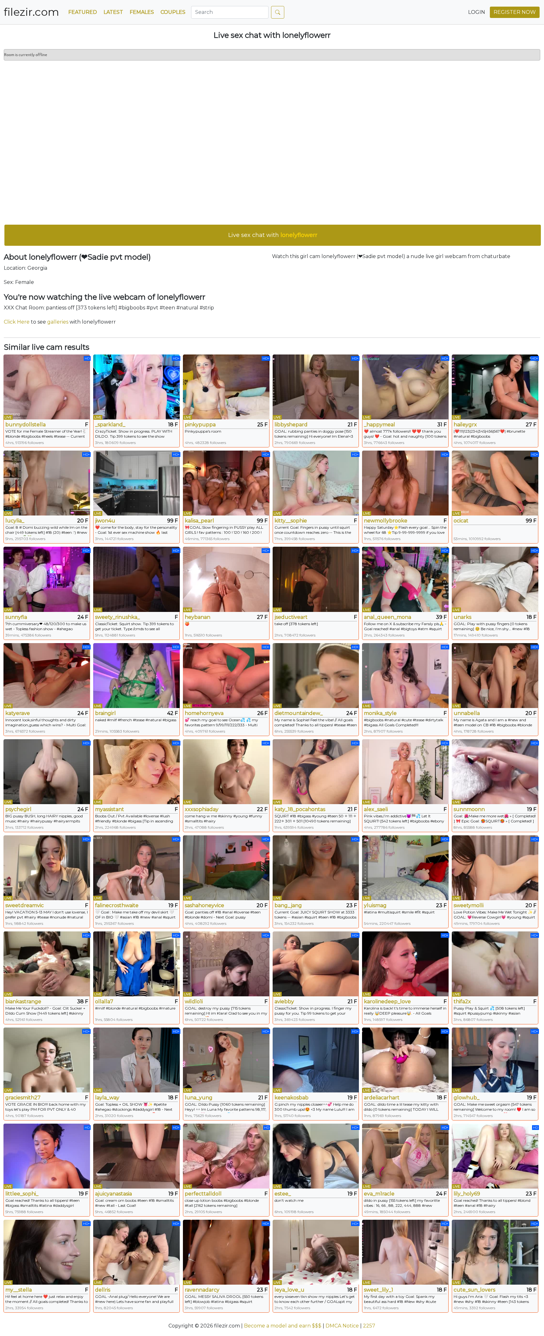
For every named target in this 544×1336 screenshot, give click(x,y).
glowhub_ (466, 1098)
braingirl (105, 713)
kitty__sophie (291, 521)
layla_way (107, 1098)
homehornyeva (204, 713)
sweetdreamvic (24, 905)
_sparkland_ (110, 425)
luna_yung (198, 1098)
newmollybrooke (385, 521)
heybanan (197, 617)
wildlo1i (194, 1002)
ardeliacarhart (382, 1098)
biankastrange (23, 1002)
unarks (462, 617)
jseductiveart (291, 617)
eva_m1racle (379, 1194)
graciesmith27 (23, 1098)
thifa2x (462, 1002)
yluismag (375, 905)
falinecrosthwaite (117, 905)
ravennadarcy (202, 1290)
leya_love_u (289, 1290)
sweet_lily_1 (378, 1290)
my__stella (18, 1290)
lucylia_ (14, 521)
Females (142, 12)
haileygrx (465, 425)
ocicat (461, 521)
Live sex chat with (272, 235)
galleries (57, 322)
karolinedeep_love (387, 1002)
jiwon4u (105, 521)
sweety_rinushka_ (117, 617)
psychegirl (18, 809)
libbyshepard (291, 425)
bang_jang (288, 905)
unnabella (467, 713)
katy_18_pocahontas (300, 809)
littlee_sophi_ (21, 1194)
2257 (369, 1326)
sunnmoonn (469, 809)
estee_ (283, 1194)
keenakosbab (292, 1098)
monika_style (380, 713)
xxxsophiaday (201, 809)
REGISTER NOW (515, 12)
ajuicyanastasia (113, 1194)
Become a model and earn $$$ (282, 1326)
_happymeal (379, 425)
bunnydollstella (25, 425)
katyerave (17, 713)
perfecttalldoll (203, 1194)
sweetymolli (469, 905)
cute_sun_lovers (474, 1290)
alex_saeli (376, 809)
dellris (102, 1290)
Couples (173, 12)
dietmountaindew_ (299, 713)
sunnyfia (16, 617)
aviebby (284, 1002)
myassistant (109, 809)
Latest (113, 12)
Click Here (17, 322)
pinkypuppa (200, 425)
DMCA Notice (342, 1326)
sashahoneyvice (204, 905)
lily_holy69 (467, 1194)
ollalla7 (104, 1002)
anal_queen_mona (387, 617)
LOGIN (476, 12)
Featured (82, 12)
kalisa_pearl (199, 521)
